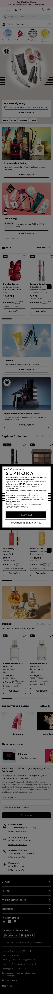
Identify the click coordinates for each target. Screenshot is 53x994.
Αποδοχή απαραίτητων (14, 469)
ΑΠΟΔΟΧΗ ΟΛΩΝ (26, 515)
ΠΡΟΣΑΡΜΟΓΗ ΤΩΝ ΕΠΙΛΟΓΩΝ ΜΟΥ (25, 523)
